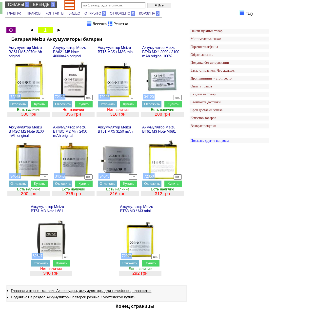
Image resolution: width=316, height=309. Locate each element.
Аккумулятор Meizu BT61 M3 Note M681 (159, 129)
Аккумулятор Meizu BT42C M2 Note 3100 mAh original (26, 131)
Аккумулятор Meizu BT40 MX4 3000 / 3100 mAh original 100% (160, 51)
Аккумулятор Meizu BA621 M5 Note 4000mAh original (69, 51)
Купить (39, 104)
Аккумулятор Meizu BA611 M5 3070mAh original (25, 51)
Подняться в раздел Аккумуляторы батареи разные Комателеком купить (73, 297)
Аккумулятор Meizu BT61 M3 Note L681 (47, 209)
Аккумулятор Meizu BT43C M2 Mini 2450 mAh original (70, 131)
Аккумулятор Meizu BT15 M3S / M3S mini (115, 49)
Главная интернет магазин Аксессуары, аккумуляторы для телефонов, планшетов (81, 290)
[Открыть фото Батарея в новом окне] (29, 80)
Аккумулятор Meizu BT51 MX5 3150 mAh (115, 129)
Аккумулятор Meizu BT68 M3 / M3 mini (136, 209)
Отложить (18, 104)
